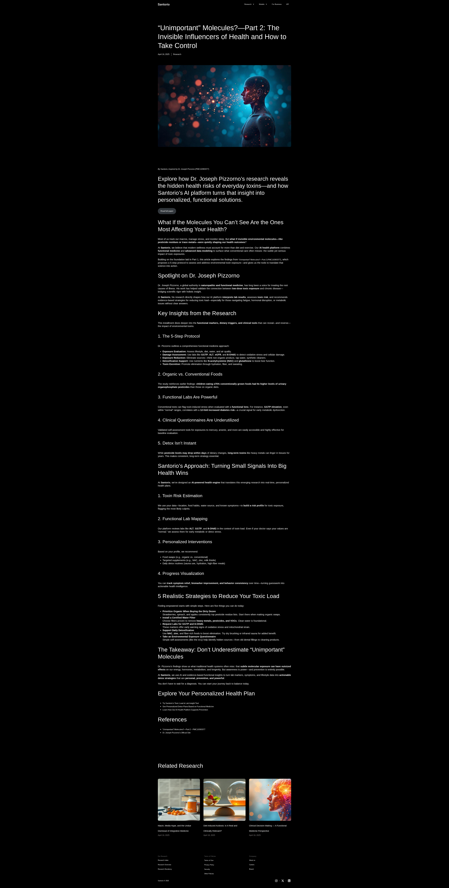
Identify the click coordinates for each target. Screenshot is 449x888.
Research (248, 4)
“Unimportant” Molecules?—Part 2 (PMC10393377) (260, 260)
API (287, 4)
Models (261, 4)
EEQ (200, 640)
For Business (277, 4)
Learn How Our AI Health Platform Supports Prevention (185, 710)
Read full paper (167, 211)
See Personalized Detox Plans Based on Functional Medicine (188, 707)
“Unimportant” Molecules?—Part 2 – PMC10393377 (184, 729)
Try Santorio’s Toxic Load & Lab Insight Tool (181, 703)
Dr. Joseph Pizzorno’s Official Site (177, 733)
